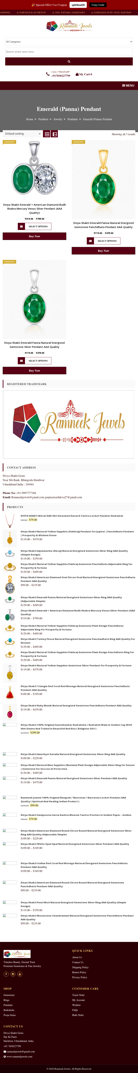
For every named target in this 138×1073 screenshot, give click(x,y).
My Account (78, 1000)
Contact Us (77, 962)
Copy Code (98, 4)
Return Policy (79, 972)
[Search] (69, 61)
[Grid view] (46, 133)
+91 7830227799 (12, 1046)
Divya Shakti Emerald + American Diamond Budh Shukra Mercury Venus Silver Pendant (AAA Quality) (34, 208)
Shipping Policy (80, 967)
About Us (77, 957)
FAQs (75, 1010)
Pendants (8, 1005)
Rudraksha (9, 1010)
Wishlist (76, 1005)
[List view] (54, 133)
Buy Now (34, 236)
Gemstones (9, 995)
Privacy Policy (79, 977)
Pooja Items (10, 1015)
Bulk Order (78, 1015)
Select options (38, 226)
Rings (6, 1000)
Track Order (78, 995)
